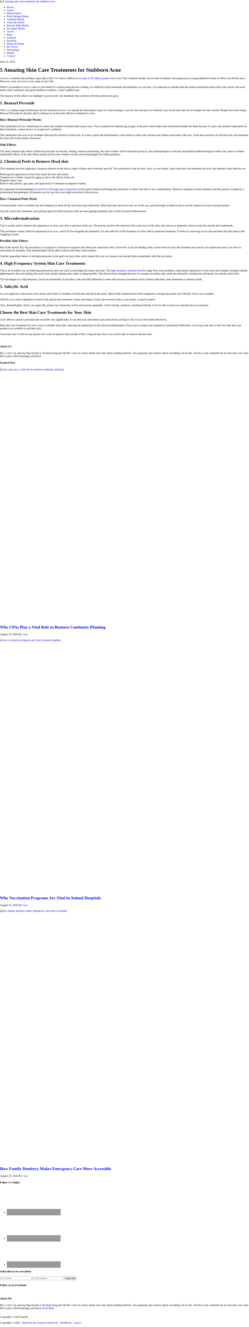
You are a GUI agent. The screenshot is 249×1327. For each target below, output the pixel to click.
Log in (77, 1322)
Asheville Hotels (16, 22)
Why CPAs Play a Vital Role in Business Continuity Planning (53, 627)
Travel (10, 31)
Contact (11, 55)
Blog (9, 34)
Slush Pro (27, 1322)
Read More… (49, 1308)
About (10, 10)
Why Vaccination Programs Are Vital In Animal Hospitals (50, 898)
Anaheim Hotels (15, 19)
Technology (13, 49)
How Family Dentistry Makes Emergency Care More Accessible (55, 1168)
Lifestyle (11, 37)
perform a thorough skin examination (57, 189)
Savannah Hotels (16, 28)
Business (11, 40)
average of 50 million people (94, 78)
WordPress (65, 1322)
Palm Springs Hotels (18, 16)
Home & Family (15, 43)
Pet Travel (12, 46)
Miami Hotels (14, 13)
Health (10, 52)
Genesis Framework (47, 1322)
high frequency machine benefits (128, 270)
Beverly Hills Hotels (18, 25)
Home (10, 7)
